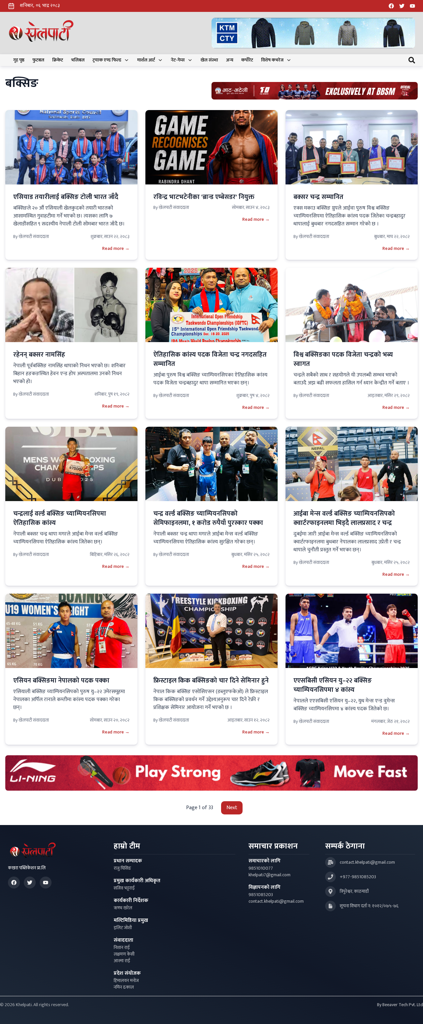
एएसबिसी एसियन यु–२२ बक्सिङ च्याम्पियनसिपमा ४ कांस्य (332, 685)
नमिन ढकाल (124, 987)
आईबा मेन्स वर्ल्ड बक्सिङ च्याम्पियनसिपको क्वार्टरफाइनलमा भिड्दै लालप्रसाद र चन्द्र (344, 518)
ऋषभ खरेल (123, 908)
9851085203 (261, 894)
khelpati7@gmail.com (269, 875)
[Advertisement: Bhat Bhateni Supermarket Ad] (315, 90)
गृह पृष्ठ (18, 60)
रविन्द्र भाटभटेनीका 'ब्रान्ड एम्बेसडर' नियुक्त (203, 197)
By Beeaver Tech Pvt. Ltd (400, 1005)
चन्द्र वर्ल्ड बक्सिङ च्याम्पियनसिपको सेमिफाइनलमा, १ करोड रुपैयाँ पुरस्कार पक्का (208, 518)
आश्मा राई (122, 961)
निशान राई (122, 947)
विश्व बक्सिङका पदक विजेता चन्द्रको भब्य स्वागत (343, 359)
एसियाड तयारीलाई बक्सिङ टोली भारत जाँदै (65, 197)
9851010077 (261, 868)
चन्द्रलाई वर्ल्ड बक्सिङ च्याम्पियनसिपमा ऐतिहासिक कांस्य (59, 518)
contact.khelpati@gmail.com (276, 901)
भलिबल (78, 60)
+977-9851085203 (358, 877)
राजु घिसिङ (122, 868)
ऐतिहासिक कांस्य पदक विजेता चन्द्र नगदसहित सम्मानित (210, 359)
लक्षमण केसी (124, 954)
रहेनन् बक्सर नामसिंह (39, 354)
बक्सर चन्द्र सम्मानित (318, 197)
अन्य (229, 60)
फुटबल (38, 60)
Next (231, 807)
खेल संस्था (209, 60)
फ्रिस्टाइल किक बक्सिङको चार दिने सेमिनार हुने (211, 680)
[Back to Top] (411, 1012)
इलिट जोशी (123, 928)
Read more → (116, 248)
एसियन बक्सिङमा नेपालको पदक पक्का (61, 680)
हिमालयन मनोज (126, 980)
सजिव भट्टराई (124, 888)
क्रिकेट (57, 60)
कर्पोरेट (247, 60)
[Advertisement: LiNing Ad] (211, 773)
